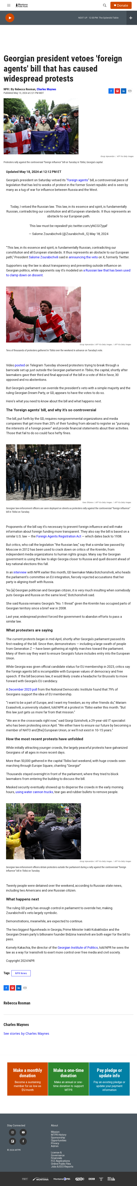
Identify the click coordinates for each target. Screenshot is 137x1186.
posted (20, 365)
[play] (10, 18)
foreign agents (77, 180)
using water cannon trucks (34, 792)
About (54, 1125)
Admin (55, 1146)
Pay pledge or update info (109, 1073)
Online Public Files (61, 1164)
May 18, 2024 (99, 234)
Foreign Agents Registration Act (58, 536)
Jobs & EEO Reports (62, 1166)
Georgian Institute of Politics (77, 947)
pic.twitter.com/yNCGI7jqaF (88, 226)
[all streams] (131, 18)
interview (20, 572)
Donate (122, 5)
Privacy (55, 1143)
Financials (56, 1158)
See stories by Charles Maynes (26, 1033)
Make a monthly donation (27, 1073)
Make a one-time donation (68, 1073)
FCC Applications (60, 1161)
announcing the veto (83, 257)
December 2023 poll (22, 689)
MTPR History (58, 1134)
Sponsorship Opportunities (58, 1139)
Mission (55, 1132)
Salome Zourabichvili (43, 257)
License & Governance (58, 1154)
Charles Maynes (46, 89)
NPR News (21, 973)
